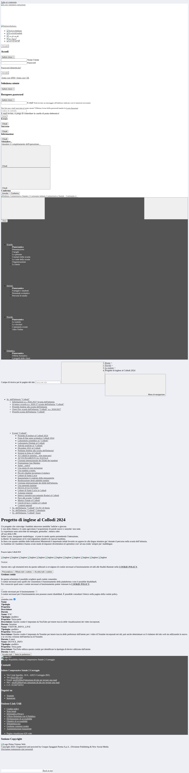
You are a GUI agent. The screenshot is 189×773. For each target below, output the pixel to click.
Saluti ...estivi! (24, 465)
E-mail (30, 103)
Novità (108, 365)
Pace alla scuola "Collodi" (29, 498)
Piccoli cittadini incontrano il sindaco (34, 473)
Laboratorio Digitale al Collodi (31, 443)
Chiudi (4, 124)
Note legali (11, 711)
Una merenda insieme (27, 485)
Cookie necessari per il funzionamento (18, 591)
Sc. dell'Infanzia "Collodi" (18, 399)
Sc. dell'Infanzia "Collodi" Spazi (26, 513)
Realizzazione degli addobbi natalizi (33, 480)
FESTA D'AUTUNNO (28, 488)
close (4, 221)
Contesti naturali (25, 505)
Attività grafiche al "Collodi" (30, 445)
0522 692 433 (17, 677)
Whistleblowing (13, 724)
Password (31, 63)
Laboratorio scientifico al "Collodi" (33, 440)
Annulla (5, 193)
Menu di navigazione (156, 394)
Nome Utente (33, 60)
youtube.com (7, 599)
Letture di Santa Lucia (27, 475)
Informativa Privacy (15, 714)
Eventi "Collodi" (19, 433)
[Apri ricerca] (166, 208)
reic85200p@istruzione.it (35, 680)
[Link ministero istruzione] (13, 5)
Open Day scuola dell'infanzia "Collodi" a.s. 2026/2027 (36, 409)
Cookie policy (13, 709)
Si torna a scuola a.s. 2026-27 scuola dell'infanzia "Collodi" (38, 404)
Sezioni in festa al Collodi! (29, 453)
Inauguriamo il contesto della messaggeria (36, 478)
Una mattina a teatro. (27, 470)
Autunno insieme (25, 493)
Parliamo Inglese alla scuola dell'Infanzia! (36, 450)
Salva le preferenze (22, 654)
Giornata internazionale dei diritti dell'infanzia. (38, 483)
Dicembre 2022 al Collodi (29, 448)
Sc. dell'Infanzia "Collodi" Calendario (28, 510)
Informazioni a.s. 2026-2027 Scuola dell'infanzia (33, 402)
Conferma (15, 193)
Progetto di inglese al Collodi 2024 (33, 435)
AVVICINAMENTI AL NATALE (33, 458)
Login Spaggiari (72, 108)
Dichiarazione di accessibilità (19, 719)
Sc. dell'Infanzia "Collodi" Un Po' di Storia (31, 508)
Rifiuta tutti (23, 572)
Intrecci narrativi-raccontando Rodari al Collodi (38, 495)
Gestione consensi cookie (18, 726)
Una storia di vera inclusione (30, 468)
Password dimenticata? (11, 68)
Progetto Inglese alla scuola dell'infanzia (29, 407)
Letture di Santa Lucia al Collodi (32, 490)
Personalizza (7, 572)
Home (107, 363)
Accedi (5, 46)
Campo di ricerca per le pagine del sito (18, 382)
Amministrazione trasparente (19, 729)
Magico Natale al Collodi (29, 500)
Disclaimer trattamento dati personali (17, 749)
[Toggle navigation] (23, 208)
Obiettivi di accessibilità (17, 721)
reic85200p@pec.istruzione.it (35, 682)
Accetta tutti (43, 572)
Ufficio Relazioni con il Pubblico (21, 716)
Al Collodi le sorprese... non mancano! (34, 455)
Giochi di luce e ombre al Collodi (32, 503)
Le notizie (109, 368)
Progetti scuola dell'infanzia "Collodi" (28, 412)
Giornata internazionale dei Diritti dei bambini (38, 460)
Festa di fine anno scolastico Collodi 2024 (36, 438)
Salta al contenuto (9, 2)
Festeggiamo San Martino (29, 463)
